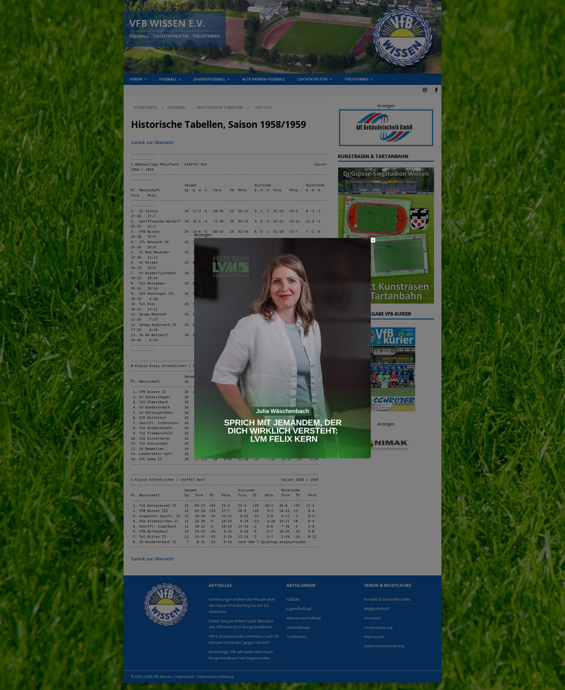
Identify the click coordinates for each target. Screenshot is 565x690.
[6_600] (282, 455)
